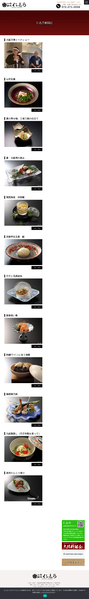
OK (45, 596)
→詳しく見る (36, 70)
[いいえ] (86, 593)
